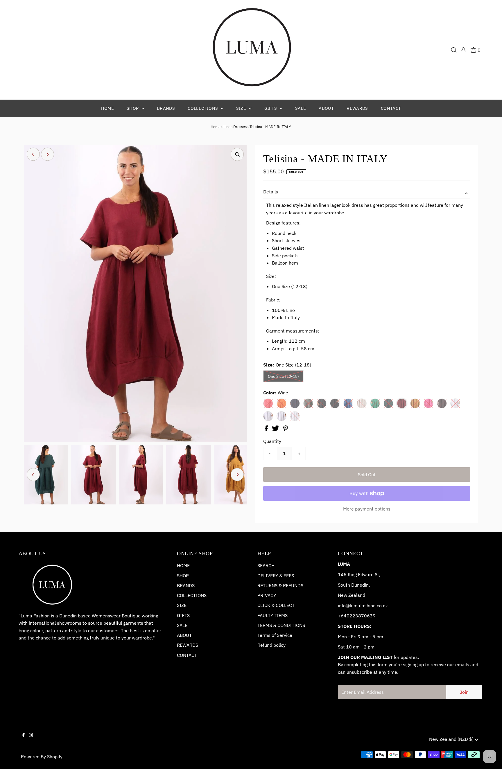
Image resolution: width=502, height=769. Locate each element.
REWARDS (187, 645)
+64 (342, 616)
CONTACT (187, 655)
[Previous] (33, 154)
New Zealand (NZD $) (452, 739)
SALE (182, 625)
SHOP (183, 575)
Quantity (272, 441)
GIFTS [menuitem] (271, 108)
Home (215, 126)
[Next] (47, 154)
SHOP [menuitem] (133, 108)
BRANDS (186, 585)
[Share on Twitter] (276, 429)
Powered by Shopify (41, 756)
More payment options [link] (366, 509)
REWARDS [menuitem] (357, 108)
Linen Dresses (235, 126)
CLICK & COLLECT (276, 605)
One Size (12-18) (283, 376)
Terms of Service (274, 635)
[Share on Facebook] (267, 429)
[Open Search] (453, 50)
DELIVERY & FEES (275, 575)
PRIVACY (266, 595)
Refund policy (271, 645)
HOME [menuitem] (107, 108)
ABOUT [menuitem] (326, 108)
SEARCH (266, 565)
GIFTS (183, 615)
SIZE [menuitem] (242, 108)
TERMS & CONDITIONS (281, 625)
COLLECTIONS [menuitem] (203, 108)
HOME (183, 565)
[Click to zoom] (237, 154)
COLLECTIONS (192, 595)
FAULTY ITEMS (272, 615)
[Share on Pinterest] (285, 429)
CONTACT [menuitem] (391, 108)
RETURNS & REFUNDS (280, 585)
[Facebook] (23, 740)
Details (270, 192)
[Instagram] (30, 740)
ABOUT (184, 635)
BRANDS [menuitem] (166, 108)
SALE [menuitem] (300, 108)
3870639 (365, 616)
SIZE (182, 605)
